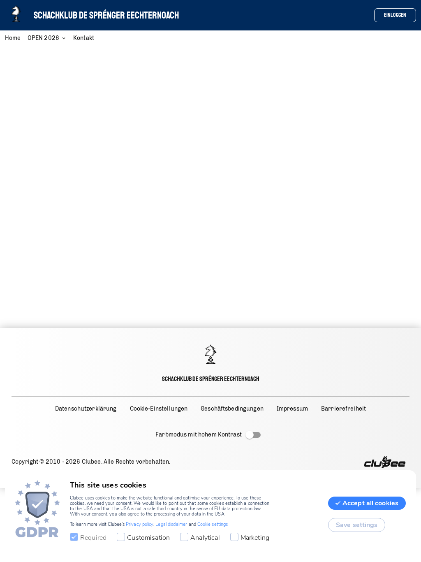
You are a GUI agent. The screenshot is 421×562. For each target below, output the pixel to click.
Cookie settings (212, 524)
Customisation (148, 538)
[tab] (16, 38)
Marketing (255, 538)
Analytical (205, 538)
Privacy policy (139, 524)
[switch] (249, 435)
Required (93, 538)
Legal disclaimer (171, 524)
